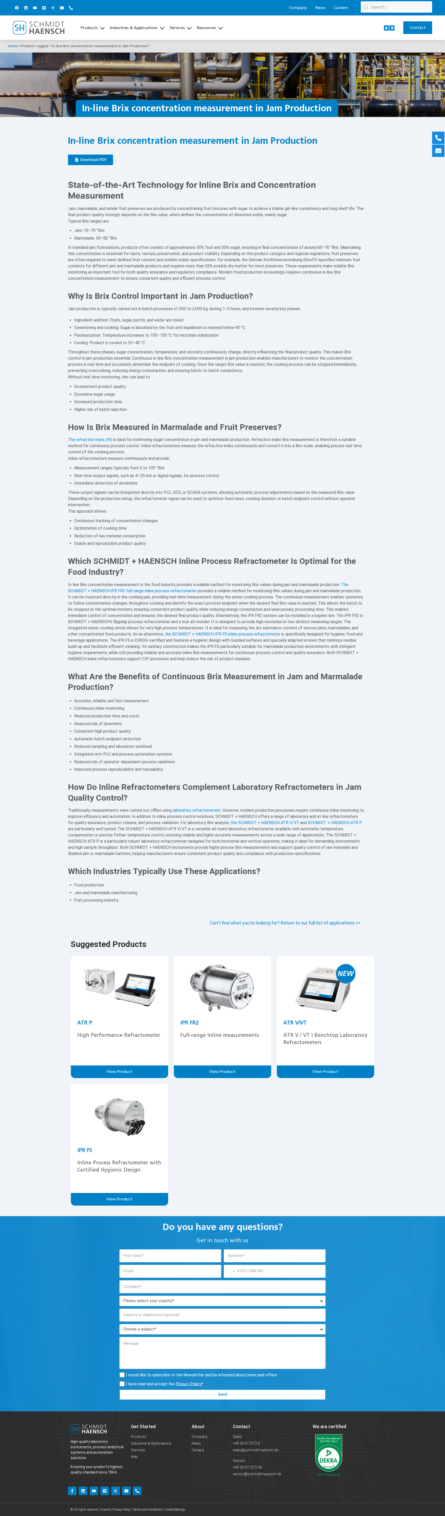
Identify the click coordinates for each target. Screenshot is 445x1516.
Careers (341, 8)
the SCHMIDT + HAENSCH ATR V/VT (265, 822)
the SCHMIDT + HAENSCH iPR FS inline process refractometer (222, 634)
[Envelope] (62, 8)
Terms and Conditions (147, 1509)
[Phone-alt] (71, 8)
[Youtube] (35, 8)
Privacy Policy (188, 1383)
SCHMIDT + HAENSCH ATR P (335, 822)
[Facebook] (17, 8)
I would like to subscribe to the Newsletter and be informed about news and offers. (202, 1374)
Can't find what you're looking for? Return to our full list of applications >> (285, 923)
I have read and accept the (164, 1383)
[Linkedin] (26, 8)
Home (13, 46)
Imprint (105, 1509)
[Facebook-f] (72, 1491)
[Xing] (53, 8)
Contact (241, 1426)
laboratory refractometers (197, 810)
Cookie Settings (175, 1509)
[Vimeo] (44, 8)
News (320, 8)
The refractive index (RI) (90, 439)
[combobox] (230, 1271)
